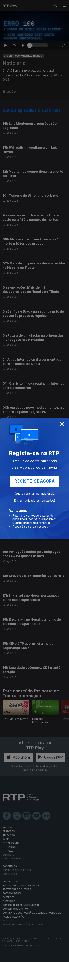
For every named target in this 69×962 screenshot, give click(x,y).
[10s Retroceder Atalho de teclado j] (14, 957)
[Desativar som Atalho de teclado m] (22, 957)
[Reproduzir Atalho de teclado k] (5, 957)
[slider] (39, 957)
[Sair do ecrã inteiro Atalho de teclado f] (63, 957)
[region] (34, 481)
